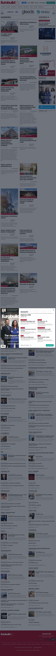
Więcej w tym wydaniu (26, 345)
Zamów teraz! (50, 345)
